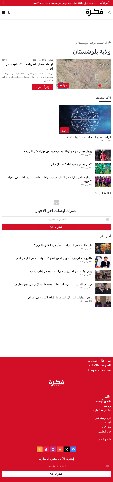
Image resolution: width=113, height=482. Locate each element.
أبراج (107, 422)
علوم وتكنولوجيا (101, 410)
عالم (108, 396)
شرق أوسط (103, 401)
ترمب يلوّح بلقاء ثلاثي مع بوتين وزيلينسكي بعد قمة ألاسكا (64, 2)
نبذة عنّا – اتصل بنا (99, 360)
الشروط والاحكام (100, 365)
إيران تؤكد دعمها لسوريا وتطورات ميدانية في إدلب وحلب (61, 271)
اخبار (49, 60)
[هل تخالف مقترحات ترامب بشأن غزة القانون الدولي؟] (103, 248)
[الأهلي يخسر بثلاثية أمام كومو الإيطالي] (103, 168)
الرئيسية (102, 42)
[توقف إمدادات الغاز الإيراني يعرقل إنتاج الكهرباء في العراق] (103, 301)
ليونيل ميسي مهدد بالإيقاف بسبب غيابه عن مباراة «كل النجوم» (58, 151)
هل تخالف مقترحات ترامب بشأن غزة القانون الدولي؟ (63, 245)
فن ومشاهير (103, 417)
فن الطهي (104, 431)
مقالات (106, 427)
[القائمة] (3, 13)
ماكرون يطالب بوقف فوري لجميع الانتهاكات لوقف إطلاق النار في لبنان (54, 258)
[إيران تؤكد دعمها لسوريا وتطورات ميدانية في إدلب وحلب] (103, 275)
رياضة (107, 405)
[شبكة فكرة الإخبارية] (94, 12)
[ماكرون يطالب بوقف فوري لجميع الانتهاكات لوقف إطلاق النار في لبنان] (103, 262)
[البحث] (109, 13)
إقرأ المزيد (42, 87)
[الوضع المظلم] (8, 13)
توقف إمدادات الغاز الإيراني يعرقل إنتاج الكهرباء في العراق (60, 297)
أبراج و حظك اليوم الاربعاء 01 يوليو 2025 (89, 137)
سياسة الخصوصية (99, 370)
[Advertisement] (56, 28)
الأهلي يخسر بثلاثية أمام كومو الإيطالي (71, 164)
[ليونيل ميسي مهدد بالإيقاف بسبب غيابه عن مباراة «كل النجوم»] (103, 155)
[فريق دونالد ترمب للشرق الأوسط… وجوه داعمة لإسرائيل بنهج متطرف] (103, 288)
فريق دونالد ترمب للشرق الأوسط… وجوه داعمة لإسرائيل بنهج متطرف (53, 284)
